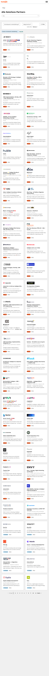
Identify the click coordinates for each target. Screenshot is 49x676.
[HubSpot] (4, 2)
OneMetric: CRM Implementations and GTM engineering (12, 305)
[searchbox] (21, 16)
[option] (11, 24)
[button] (13, 43)
